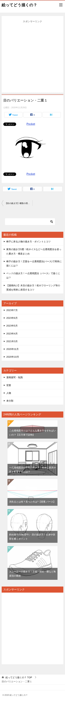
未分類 (9, 400)
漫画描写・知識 (14, 377)
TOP (19, 677)
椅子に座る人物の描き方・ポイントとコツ (28, 241)
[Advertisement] (32, 56)
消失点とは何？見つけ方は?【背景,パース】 (32, 501)
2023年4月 (12, 333)
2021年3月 (12, 341)
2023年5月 (12, 325)
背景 (8, 385)
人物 (8, 393)
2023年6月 (12, 318)
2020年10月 (12, 356)
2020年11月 (12, 349)
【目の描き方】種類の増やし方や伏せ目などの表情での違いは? (18, 203)
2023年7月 (12, 310)
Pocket (30, 124)
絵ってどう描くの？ (19, 5)
